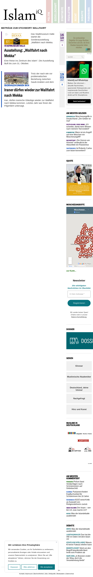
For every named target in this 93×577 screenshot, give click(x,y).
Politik (48, 11)
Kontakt (21, 574)
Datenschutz (70, 574)
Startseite (62, 11)
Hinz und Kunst (79, 409)
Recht (75, 11)
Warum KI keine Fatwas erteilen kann (79, 543)
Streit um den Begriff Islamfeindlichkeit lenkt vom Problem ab (78, 550)
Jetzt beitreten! (79, 101)
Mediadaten (61, 574)
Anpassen (14, 567)
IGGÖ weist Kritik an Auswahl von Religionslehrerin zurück (78, 502)
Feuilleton (68, 11)
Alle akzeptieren (46, 567)
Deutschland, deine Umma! (79, 388)
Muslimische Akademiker (79, 377)
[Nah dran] (56, 542)
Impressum (29, 574)
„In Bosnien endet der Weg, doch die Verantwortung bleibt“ (78, 558)
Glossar (79, 366)
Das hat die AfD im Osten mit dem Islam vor (78, 537)
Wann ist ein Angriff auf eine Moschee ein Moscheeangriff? (79, 134)
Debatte (82, 11)
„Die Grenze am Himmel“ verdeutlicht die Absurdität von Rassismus (78, 142)
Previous (70, 448)
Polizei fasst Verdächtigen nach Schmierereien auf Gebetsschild (75, 485)
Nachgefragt (79, 398)
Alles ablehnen (29, 567)
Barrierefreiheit (38, 574)
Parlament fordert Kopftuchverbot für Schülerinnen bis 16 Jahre (77, 494)
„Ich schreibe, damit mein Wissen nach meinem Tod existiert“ (78, 126)
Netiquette (52, 574)
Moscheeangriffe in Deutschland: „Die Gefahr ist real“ (79, 118)
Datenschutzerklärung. (79, 317)
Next (87, 448)
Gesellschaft (55, 11)
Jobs (46, 574)
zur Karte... (71, 271)
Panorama (88, 11)
